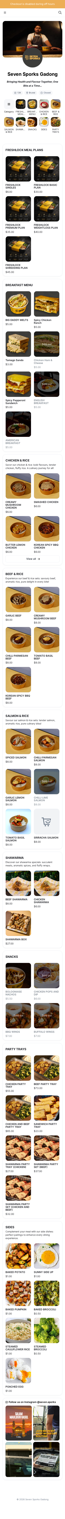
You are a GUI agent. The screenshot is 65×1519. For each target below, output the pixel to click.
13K (19, 92)
